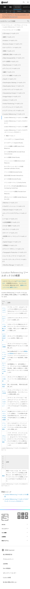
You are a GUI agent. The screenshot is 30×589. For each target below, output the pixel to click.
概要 (5, 7)
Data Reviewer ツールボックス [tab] (12, 65)
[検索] (23, 2)
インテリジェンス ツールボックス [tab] (12, 107)
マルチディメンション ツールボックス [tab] (14, 206)
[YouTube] (26, 517)
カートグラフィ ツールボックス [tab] (12, 47)
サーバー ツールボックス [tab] (10, 233)
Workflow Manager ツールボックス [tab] (13, 265)
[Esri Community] (19, 517)
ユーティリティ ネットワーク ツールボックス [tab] (14, 260)
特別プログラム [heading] (5, 540)
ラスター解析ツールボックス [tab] (11, 226)
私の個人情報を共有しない (10, 582)
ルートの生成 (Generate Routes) (12, 179)
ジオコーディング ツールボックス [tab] (12, 89)
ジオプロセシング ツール (20, 25)
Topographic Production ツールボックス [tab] (15, 252)
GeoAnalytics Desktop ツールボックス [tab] (14, 82)
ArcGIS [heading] (3, 524)
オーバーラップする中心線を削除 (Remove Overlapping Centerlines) (15, 187)
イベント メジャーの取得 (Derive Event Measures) (14, 162)
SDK (25, 11)
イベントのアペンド (4, 310)
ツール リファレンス (14, 11)
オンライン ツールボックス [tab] (11, 229)
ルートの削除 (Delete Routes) (12, 157)
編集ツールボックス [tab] (9, 72)
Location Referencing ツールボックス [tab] (14, 114)
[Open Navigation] (28, 2)
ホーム (2, 11)
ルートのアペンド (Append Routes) (13, 143)
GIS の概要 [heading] (4, 532)
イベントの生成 (4, 379)
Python (19, 11)
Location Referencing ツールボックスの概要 (16, 117)
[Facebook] (19, 513)
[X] (22, 513)
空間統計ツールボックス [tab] (10, 245)
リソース (17, 7)
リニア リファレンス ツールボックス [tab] (13, 110)
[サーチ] (28, 21)
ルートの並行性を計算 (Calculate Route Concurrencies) (14, 153)
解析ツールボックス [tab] (9, 37)
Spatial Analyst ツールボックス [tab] (12, 242)
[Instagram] (22, 517)
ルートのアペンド (4, 319)
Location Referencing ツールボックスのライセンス (16, 122)
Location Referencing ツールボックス (13, 27)
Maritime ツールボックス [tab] (10, 202)
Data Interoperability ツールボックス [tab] (13, 58)
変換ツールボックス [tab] (9, 51)
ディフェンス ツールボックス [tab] (11, 68)
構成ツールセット (10, 135)
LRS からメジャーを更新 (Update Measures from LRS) (15, 198)
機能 (10, 7)
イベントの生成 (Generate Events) (13, 172)
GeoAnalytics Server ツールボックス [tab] (13, 86)
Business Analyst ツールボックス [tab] (12, 44)
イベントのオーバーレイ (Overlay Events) (15, 182)
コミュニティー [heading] (5, 528)
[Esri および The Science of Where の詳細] (5, 517)
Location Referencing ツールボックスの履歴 (16, 126)
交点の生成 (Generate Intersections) (13, 175)
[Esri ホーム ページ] (4, 2)
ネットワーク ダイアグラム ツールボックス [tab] (14, 214)
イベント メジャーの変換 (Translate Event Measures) (15, 192)
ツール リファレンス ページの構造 (11, 30)
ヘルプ (10, 11)
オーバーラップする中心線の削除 (4, 415)
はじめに (6, 11)
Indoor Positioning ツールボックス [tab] (13, 103)
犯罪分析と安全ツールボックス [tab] (12, 54)
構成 (3, 476)
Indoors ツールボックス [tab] (10, 100)
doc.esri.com (14, 17)
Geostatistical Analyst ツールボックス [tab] (14, 93)
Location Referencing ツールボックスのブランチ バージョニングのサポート (16, 131)
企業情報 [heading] (4, 536)
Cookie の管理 (7, 577)
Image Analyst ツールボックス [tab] (12, 96)
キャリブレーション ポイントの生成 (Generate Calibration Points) (13, 167)
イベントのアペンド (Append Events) (14, 139)
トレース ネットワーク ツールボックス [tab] (14, 256)
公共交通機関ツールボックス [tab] (11, 222)
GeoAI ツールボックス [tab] (9, 79)
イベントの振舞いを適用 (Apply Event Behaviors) (14, 147)
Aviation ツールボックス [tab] (10, 40)
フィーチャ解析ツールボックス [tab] (12, 75)
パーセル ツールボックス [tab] (10, 219)
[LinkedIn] (26, 513)
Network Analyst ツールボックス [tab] (12, 209)
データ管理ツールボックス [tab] (10, 61)
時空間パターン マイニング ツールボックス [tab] (14, 237)
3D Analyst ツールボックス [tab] (11, 33)
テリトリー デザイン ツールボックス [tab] (13, 249)
